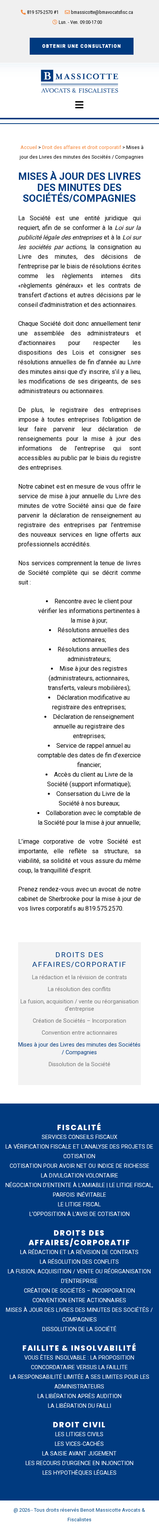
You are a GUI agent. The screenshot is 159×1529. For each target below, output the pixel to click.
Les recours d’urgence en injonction (79, 1463)
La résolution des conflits (79, 989)
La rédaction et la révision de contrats (79, 977)
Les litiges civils (79, 1434)
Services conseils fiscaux (79, 1137)
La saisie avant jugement (79, 1453)
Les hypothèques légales (79, 1473)
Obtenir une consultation (81, 46)
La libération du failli (79, 1406)
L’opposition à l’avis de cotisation (79, 1214)
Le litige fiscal (79, 1204)
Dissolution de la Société (79, 1064)
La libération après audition (79, 1396)
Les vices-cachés (79, 1444)
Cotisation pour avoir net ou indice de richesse (79, 1166)
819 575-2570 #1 (42, 12)
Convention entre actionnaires (79, 1033)
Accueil (28, 147)
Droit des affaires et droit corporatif (81, 147)
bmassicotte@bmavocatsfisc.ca (102, 12)
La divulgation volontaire (79, 1175)
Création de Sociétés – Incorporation (79, 1021)
